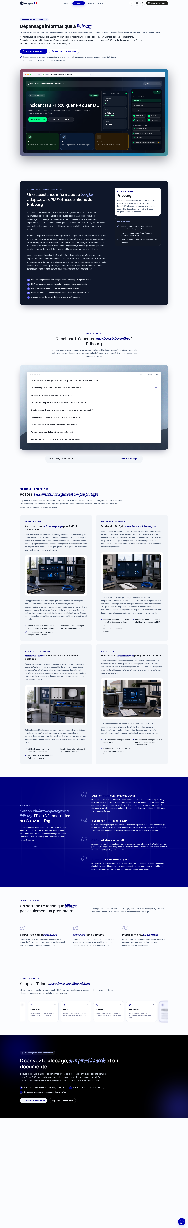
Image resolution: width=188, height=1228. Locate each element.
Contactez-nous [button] (158, 3)
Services (77, 3)
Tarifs (100, 3)
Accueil (66, 3)
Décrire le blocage (34, 51)
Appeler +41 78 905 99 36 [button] (65, 51)
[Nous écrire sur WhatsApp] (181, 1221)
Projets (90, 3)
